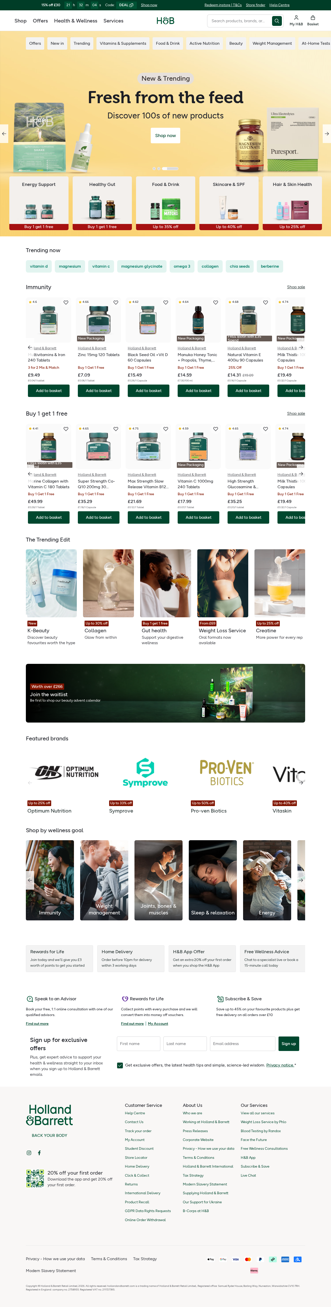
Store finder (255, 5)
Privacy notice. (280, 1065)
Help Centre (279, 5)
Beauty (236, 43)
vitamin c (101, 266)
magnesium (70, 266)
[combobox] (239, 20)
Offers (40, 21)
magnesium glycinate (141, 266)
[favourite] (66, 302)
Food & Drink (168, 43)
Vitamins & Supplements (123, 43)
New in (57, 43)
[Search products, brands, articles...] (278, 20)
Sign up (289, 1043)
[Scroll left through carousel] (30, 347)
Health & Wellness (75, 21)
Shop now (149, 5)
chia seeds (240, 266)
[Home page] (165, 20)
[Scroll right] (301, 782)
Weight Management (272, 43)
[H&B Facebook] (39, 1153)
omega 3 (182, 266)
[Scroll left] (30, 880)
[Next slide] (327, 133)
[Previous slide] (4, 133)
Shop (20, 21)
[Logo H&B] (165, 22)
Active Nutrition (205, 43)
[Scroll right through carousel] (301, 347)
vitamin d (39, 266)
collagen (210, 266)
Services (113, 21)
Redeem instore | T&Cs (223, 5)
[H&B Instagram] (29, 1153)
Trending (82, 43)
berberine (270, 266)
